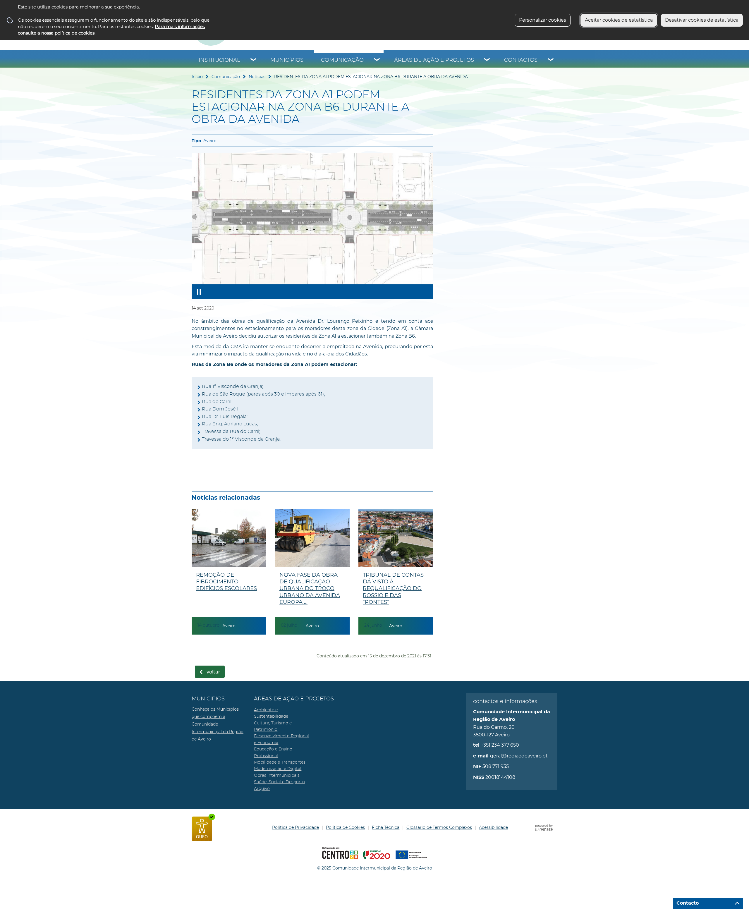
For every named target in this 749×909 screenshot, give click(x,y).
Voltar (213, 672)
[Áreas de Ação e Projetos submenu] (487, 60)
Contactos (520, 60)
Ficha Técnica (385, 827)
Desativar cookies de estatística (701, 20)
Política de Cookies (345, 827)
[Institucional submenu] (253, 60)
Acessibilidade (493, 827)
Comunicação (342, 60)
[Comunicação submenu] (377, 60)
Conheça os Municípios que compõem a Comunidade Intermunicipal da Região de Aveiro (217, 724)
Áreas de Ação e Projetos (434, 60)
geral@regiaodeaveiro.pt (519, 756)
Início (197, 76)
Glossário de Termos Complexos (439, 827)
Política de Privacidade (295, 827)
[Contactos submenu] (550, 60)
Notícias (257, 76)
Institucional (219, 60)
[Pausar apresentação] (199, 291)
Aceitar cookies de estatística (619, 20)
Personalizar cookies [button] (542, 20)
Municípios (286, 60)
